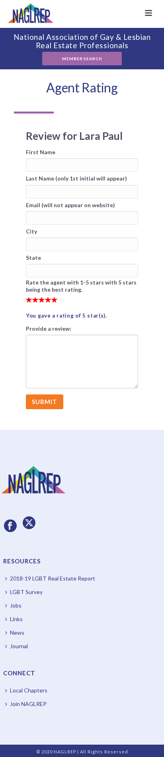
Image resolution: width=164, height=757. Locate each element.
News (17, 632)
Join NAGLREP (28, 703)
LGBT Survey (26, 591)
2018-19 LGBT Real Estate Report (52, 578)
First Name (40, 152)
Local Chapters (28, 690)
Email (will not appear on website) (70, 205)
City (31, 231)
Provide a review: (48, 328)
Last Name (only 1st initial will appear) (76, 178)
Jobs (15, 605)
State (33, 257)
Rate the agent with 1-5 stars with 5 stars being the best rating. (81, 286)
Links (16, 619)
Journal (19, 646)
